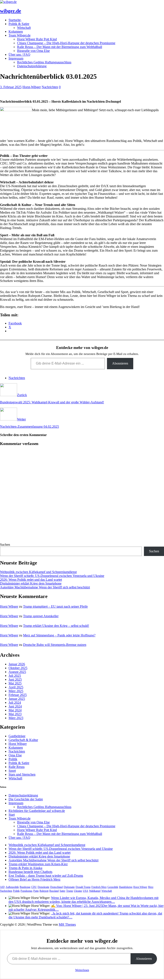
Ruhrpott (44, 890)
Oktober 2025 (18, 668)
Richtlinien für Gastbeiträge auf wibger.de (37, 811)
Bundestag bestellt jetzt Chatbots (30, 872)
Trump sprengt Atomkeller (41, 616)
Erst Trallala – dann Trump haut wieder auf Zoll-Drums (46, 875)
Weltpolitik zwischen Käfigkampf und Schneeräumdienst (38, 572)
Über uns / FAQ (19, 54)
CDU (34, 887)
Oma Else (15, 755)
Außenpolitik (12, 887)
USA (85, 890)
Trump (69, 890)
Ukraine (78, 890)
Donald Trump (83, 887)
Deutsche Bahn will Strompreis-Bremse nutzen (54, 644)
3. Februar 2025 (11, 87)
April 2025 (16, 687)
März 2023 (16, 718)
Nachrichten (50, 87)
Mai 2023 (15, 714)
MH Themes (67, 924)
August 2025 (17, 672)
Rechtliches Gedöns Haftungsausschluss (44, 62)
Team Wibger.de (20, 35)
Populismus (26, 890)
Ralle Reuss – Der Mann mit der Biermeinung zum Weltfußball (59, 47)
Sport (12, 770)
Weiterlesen (82, 970)
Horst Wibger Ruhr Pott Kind (37, 39)
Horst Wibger (9, 606)
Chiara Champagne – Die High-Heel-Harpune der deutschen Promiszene (66, 43)
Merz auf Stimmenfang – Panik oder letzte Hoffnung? (59, 635)
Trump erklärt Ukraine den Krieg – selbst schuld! (56, 625)
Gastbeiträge (17, 736)
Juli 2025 (15, 675)
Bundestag (25, 887)
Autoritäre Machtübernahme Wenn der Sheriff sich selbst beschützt (45, 587)
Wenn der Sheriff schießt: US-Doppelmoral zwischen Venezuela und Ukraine (52, 576)
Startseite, (15, 20)
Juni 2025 (15, 679)
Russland (54, 890)
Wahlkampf (95, 890)
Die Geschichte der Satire (26, 799)
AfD (2, 887)
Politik (13, 759)
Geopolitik (112, 887)
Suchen (5, 544)
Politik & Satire (19, 24)
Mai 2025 (15, 683)
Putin (36, 890)
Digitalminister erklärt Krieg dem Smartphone (31, 583)
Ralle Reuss (17, 767)
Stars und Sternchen (22, 774)
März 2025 (16, 691)
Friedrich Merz (99, 887)
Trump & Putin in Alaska (25, 868)
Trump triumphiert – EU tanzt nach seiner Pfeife (55, 606)
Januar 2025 (17, 698)
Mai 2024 (15, 710)
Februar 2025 (18, 695)
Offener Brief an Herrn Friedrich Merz (34, 879)
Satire (62, 890)
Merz (150, 887)
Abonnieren (120, 363)
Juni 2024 (15, 706)
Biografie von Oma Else (33, 51)
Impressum (16, 58)
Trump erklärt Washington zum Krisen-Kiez (38, 864)
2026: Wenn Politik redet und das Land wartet (31, 579)
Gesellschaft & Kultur (23, 740)
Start (12, 814)
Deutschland (56, 887)
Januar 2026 (17, 664)
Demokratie (43, 887)
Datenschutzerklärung (32, 66)
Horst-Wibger (31, 87)
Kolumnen (16, 31)
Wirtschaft (24, 27)
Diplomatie (69, 887)
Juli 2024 (15, 702)
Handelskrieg (125, 887)
